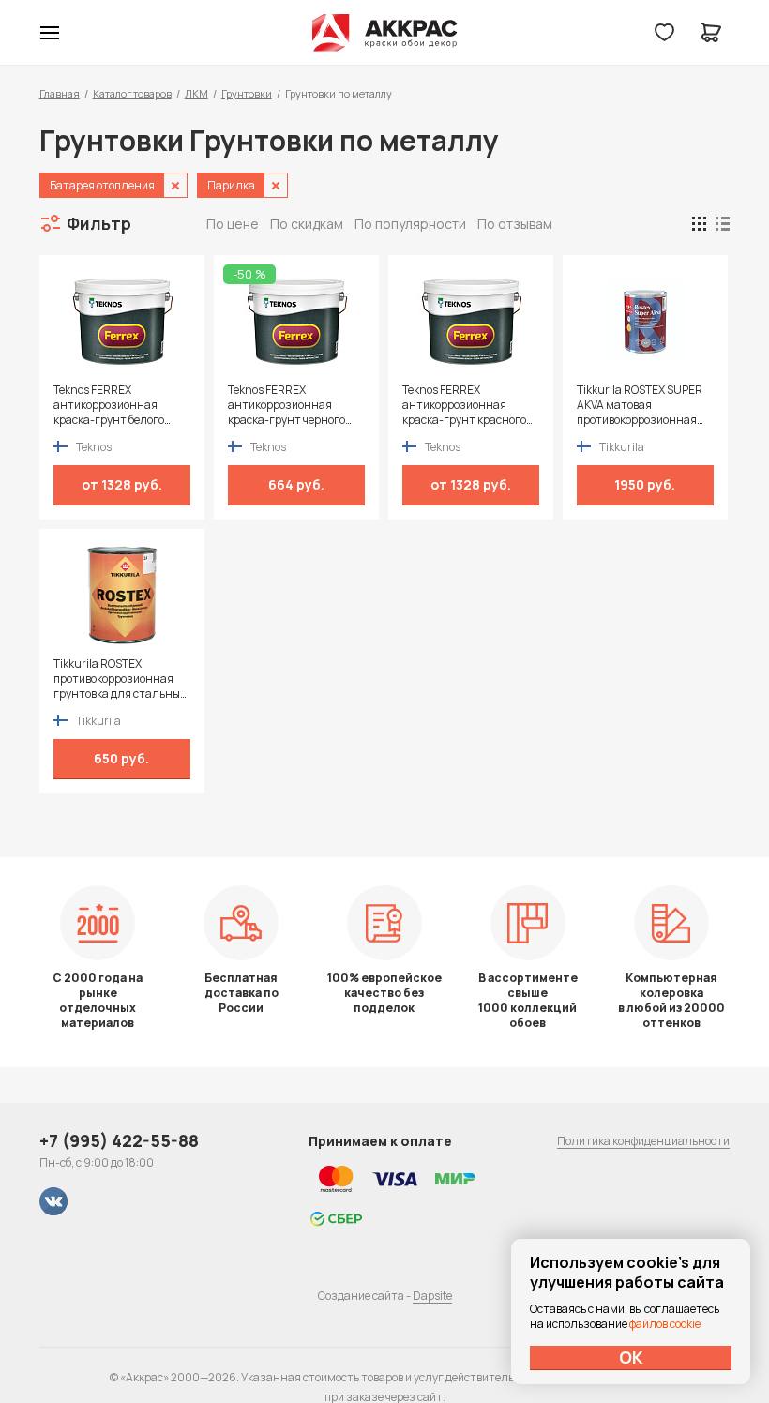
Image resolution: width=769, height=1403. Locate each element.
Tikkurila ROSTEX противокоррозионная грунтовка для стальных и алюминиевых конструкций (119, 679)
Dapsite (432, 1296)
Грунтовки (246, 93)
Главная (59, 93)
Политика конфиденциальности (643, 1141)
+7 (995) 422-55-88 (119, 1140)
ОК (631, 1357)
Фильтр (99, 223)
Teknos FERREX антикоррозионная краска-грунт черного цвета (286, 405)
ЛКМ (196, 93)
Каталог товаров (132, 93)
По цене (232, 224)
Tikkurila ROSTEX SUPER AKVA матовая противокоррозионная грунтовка (639, 405)
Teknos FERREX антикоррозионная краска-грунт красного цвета (464, 405)
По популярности (410, 224)
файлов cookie (665, 1324)
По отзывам (514, 224)
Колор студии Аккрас (385, 33)
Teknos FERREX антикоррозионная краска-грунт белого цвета (108, 405)
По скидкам (306, 224)
